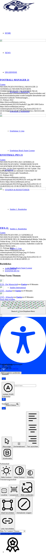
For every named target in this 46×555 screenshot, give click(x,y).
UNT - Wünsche (6, 297)
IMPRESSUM (10, 269)
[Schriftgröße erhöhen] (4, 369)
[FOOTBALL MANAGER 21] (23, 41)
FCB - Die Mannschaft (9, 284)
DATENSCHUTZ (12, 271)
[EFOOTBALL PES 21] (23, 116)
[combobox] (23, 307)
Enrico (24, 284)
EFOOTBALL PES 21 (11, 155)
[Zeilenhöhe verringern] (4, 408)
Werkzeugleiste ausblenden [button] (10, 373)
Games (2, 84)
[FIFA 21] (23, 189)
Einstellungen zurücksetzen (11, 534)
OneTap (15, 368)
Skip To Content (6, 531)
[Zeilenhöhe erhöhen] (4, 399)
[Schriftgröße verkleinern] (4, 378)
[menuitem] (28, 268)
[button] (1, 315)
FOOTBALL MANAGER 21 (14, 80)
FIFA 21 (4, 228)
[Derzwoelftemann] (18, 12)
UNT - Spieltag (6, 291)
